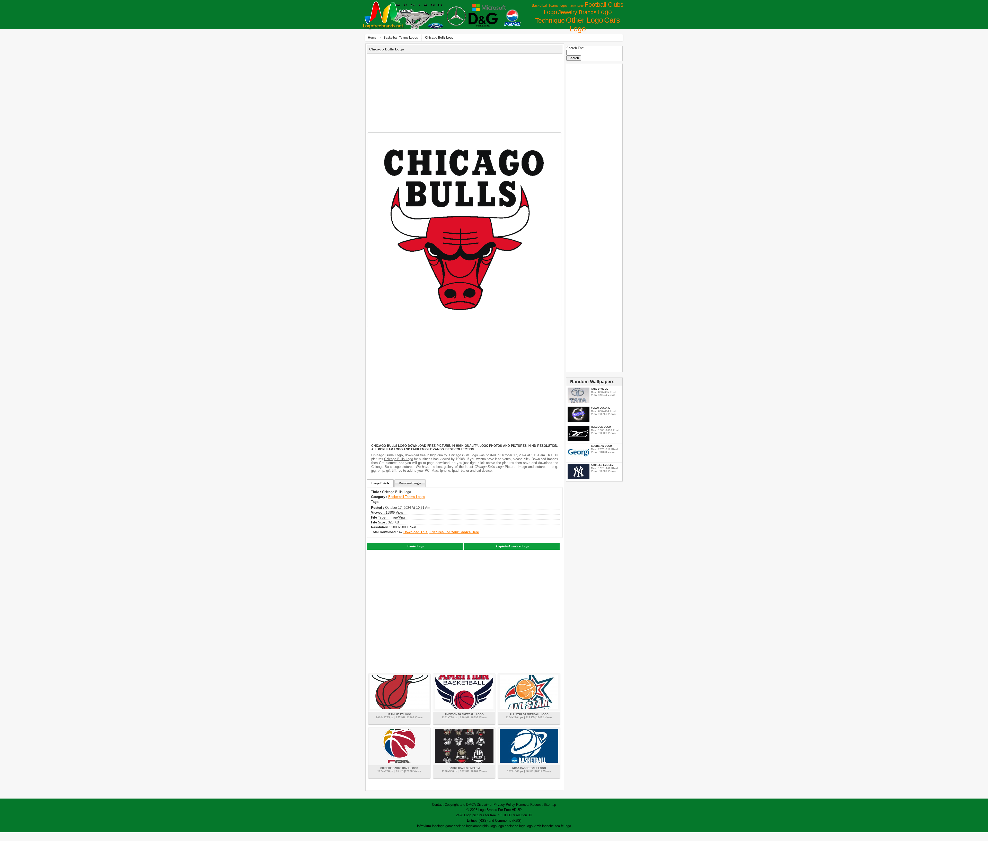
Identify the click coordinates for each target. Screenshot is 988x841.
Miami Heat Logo (399, 714)
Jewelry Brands (577, 12)
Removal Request (529, 805)
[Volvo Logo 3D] (578, 421)
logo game (446, 826)
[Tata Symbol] (578, 402)
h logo (543, 826)
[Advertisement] (464, 92)
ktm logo (431, 826)
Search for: (575, 48)
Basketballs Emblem (464, 768)
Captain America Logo (512, 546)
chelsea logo (463, 826)
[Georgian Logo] (578, 459)
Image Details (380, 483)
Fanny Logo (576, 5)
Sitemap (550, 805)
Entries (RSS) (477, 820)
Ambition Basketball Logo (464, 714)
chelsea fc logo (559, 826)
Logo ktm (532, 826)
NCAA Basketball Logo (529, 768)
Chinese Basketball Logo (399, 768)
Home (372, 37)
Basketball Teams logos (550, 5)
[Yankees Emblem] (578, 478)
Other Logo (584, 20)
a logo (520, 826)
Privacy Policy (504, 805)
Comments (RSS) (508, 820)
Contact (438, 805)
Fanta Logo (415, 546)
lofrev (421, 826)
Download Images (410, 483)
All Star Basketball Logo (529, 714)
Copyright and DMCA (460, 805)
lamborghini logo (484, 826)
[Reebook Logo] (578, 440)
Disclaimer (484, 805)
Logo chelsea (506, 826)
